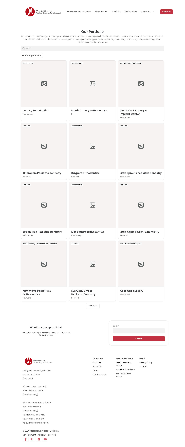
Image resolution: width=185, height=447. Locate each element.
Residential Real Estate (123, 375)
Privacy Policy (145, 362)
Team (95, 370)
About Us (96, 366)
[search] (95, 48)
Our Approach (99, 374)
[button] (101, 11)
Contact (143, 366)
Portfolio (96, 362)
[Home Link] (43, 11)
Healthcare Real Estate (123, 364)
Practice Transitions (125, 369)
